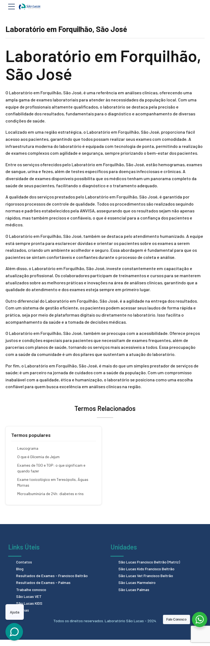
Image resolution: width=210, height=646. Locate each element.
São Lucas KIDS (29, 603)
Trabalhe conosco (31, 589)
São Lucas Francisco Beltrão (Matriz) (149, 562)
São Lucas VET (29, 596)
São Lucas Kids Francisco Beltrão (146, 568)
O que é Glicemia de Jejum (38, 456)
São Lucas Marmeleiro (137, 582)
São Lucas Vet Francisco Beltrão (145, 575)
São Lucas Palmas (133, 589)
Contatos (24, 562)
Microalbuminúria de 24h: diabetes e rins (50, 493)
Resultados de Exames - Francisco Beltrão (52, 575)
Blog (20, 568)
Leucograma (27, 448)
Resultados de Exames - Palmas (43, 582)
